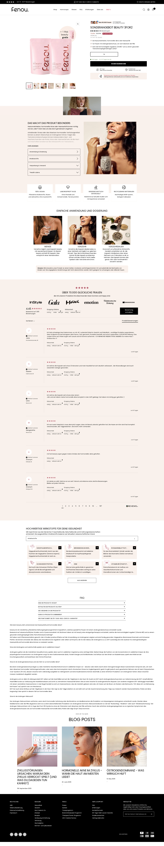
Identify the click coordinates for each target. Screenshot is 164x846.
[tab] (130, 321)
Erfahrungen (89, 10)
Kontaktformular (97, 810)
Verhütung (38, 820)
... (17, 791)
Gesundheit (38, 805)
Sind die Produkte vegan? (47, 603)
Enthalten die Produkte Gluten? (50, 607)
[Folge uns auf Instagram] (16, 834)
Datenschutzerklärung (17, 810)
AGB (11, 805)
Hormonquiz (64, 10)
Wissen (74, 10)
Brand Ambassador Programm (72, 813)
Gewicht (37, 808)
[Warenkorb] (153, 9)
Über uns (100, 10)
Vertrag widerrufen (98, 818)
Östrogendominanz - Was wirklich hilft (125, 772)
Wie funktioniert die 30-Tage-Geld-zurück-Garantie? (58, 618)
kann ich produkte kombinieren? (50, 614)
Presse (64, 805)
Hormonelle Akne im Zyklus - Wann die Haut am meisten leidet (82, 773)
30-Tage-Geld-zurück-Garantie (102, 813)
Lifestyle (37, 813)
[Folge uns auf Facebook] (11, 834)
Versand (100, 37)
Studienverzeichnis (98, 815)
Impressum (13, 813)
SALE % (108, 10)
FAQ (81, 10)
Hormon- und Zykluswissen (43, 826)
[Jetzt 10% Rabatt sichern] (151, 814)
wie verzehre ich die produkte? (49, 611)
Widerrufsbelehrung (16, 808)
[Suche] (144, 9)
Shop (55, 10)
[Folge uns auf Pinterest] (20, 834)
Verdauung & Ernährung (42, 818)
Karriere (64, 808)
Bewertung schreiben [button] (129, 311)
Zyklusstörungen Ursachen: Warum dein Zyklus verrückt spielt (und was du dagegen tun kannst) (37, 776)
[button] (118, 31)
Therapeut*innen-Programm (71, 815)
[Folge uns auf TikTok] (24, 834)
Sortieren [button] (29, 321)
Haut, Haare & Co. (40, 810)
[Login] (148, 9)
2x (104, 54)
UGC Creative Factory (69, 818)
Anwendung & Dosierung (38, 152)
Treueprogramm (67, 810)
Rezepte (37, 815)
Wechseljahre (39, 823)
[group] (36, 308)
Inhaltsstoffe (34, 159)
